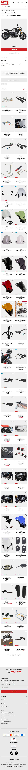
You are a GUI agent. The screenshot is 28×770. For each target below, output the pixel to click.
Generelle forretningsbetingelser (7, 712)
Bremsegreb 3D (7, 157)
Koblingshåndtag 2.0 (21, 649)
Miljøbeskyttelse (4, 723)
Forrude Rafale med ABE (20, 227)
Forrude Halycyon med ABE (21, 203)
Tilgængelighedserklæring (6, 721)
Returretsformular (4, 719)
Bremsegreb (7, 602)
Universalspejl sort (20, 577)
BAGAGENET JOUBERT (7, 367)
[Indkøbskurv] (26, 2)
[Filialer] (13, 2)
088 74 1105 (15, 671)
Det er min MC (14, 49)
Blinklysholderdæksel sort (21, 555)
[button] (26, 7)
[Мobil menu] (2, 7)
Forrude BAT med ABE (7, 555)
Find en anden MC (13, 53)
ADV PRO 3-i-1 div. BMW (20, 391)
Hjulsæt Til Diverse (7, 626)
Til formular (9, 74)
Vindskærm (21, 134)
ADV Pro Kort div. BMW (7, 415)
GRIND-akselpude (21, 463)
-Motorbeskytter (7, 487)
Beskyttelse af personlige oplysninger (8, 714)
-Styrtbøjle (21, 509)
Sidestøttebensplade (21, 439)
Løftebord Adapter (7, 134)
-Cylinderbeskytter (21, 487)
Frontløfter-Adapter (20, 626)
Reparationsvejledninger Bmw (20, 320)
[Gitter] (24, 89)
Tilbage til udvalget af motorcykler (8, 12)
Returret (2, 717)
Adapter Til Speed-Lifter (20, 181)
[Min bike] (18, 2)
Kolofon (2, 710)
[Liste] (26, 89)
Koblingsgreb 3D (21, 343)
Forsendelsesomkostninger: (6, 764)
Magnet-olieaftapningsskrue (7, 110)
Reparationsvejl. (7, 649)
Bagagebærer (20, 415)
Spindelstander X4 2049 (7, 181)
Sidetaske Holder (7, 439)
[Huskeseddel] (22, 2)
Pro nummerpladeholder (7, 532)
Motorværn (7, 463)
